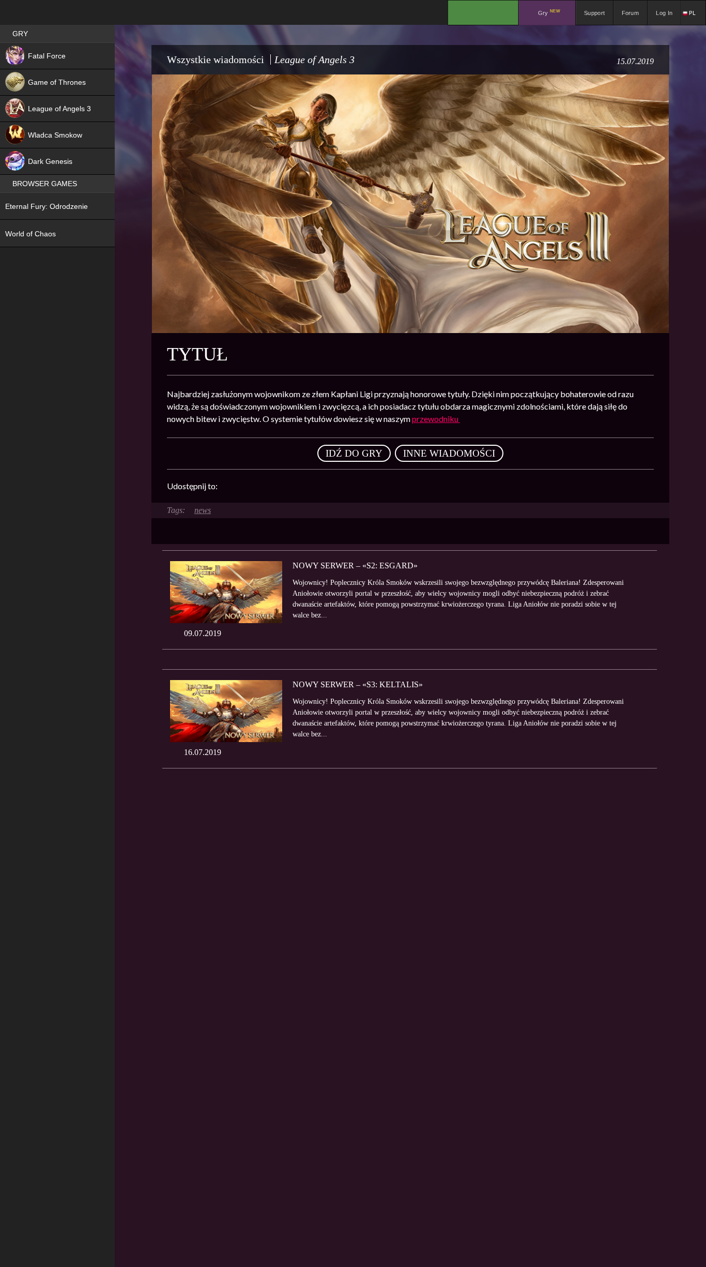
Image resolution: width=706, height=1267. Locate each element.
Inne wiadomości (449, 453)
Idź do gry (354, 453)
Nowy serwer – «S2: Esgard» (355, 565)
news (202, 510)
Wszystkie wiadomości (215, 59)
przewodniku (436, 419)
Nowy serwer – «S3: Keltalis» (358, 684)
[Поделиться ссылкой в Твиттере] (321, 486)
